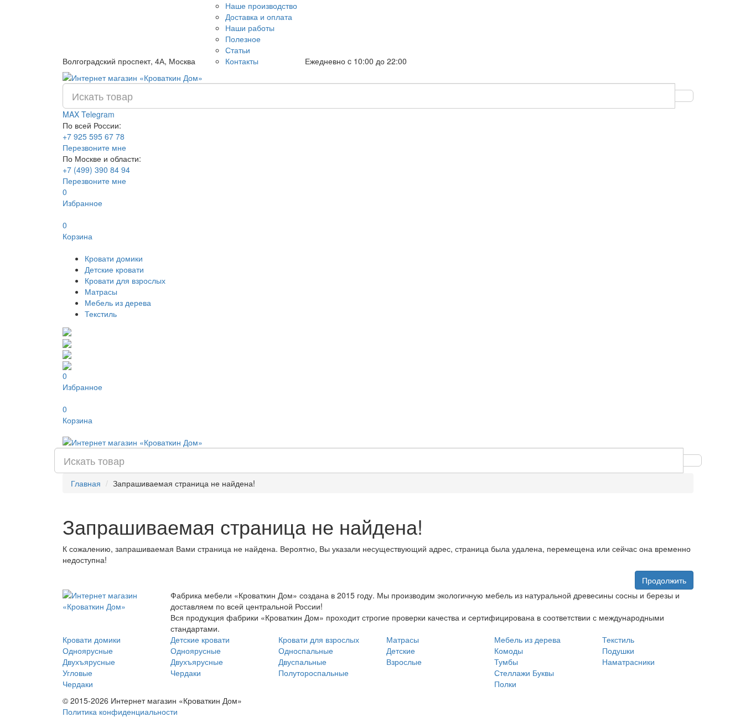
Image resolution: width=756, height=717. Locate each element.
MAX (72, 114)
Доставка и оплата (258, 16)
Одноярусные (88, 650)
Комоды (508, 650)
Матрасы (101, 291)
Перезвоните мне (94, 147)
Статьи (237, 49)
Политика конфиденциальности (120, 711)
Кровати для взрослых (125, 280)
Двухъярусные (89, 661)
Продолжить (664, 580)
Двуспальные (302, 661)
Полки (505, 683)
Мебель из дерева (118, 302)
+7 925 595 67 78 (94, 136)
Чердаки (78, 683)
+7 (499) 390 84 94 (96, 169)
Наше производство (261, 5)
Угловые (77, 672)
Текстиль (101, 313)
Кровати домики (114, 258)
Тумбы (506, 661)
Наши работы (250, 27)
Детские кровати (114, 269)
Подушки (618, 650)
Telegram (98, 114)
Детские (400, 650)
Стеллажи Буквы (524, 672)
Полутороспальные (313, 672)
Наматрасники (628, 661)
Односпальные (305, 650)
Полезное (243, 38)
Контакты (241, 60)
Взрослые (404, 661)
